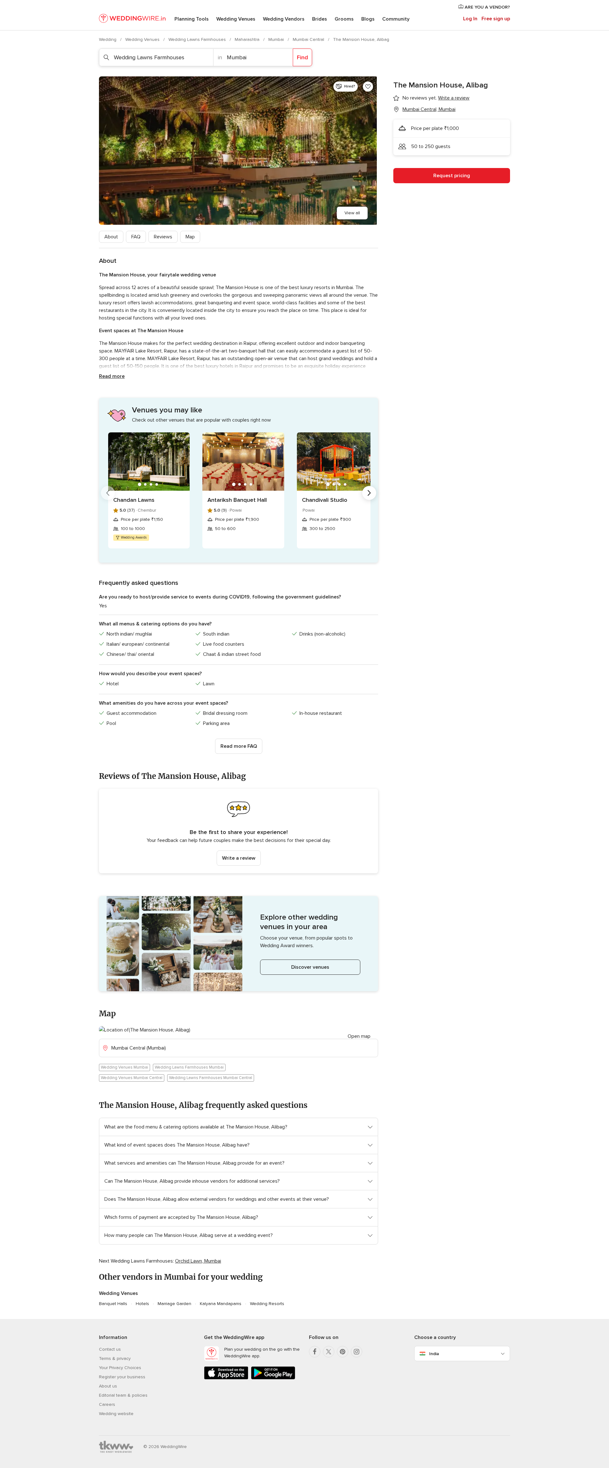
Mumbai (276, 39)
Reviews (163, 237)
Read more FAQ (238, 746)
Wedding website (116, 1413)
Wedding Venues (235, 19)
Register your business (122, 1377)
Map (190, 237)
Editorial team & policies (123, 1395)
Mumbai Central (309, 39)
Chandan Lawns (133, 499)
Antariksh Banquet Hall (237, 499)
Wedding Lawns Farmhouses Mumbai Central (210, 1077)
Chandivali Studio (324, 499)
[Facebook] (314, 1351)
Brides (319, 19)
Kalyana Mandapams (220, 1303)
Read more (112, 376)
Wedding (108, 39)
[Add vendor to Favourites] (368, 86)
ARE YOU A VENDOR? (486, 7)
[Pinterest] (342, 1351)
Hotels (142, 1303)
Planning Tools (191, 19)
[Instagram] (356, 1351)
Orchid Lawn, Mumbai (198, 1261)
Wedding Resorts (267, 1303)
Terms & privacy (115, 1358)
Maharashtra (248, 39)
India (434, 1353)
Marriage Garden (174, 1303)
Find (302, 57)
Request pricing (451, 175)
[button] (238, 831)
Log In (470, 19)
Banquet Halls (113, 1303)
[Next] (369, 493)
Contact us (110, 1349)
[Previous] (108, 493)
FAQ (136, 237)
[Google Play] (273, 1378)
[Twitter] (328, 1351)
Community (395, 19)
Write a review (238, 858)
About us (108, 1386)
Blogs (368, 19)
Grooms (344, 19)
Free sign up (495, 19)
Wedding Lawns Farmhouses (197, 39)
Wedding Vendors (283, 19)
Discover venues (310, 967)
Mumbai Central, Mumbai (429, 109)
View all (352, 213)
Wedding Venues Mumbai (124, 1067)
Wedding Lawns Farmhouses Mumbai (189, 1067)
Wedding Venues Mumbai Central (131, 1077)
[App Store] (226, 1378)
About (111, 237)
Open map (359, 1036)
